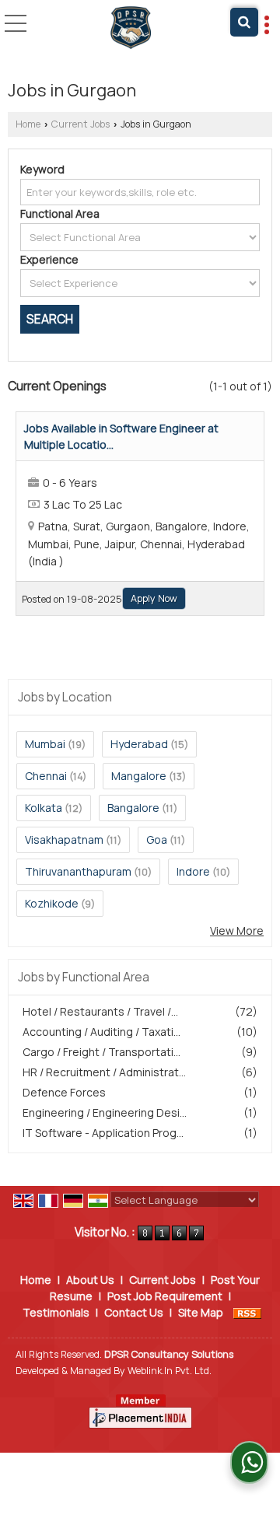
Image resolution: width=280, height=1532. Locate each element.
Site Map (200, 1312)
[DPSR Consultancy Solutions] (130, 27)
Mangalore (138, 775)
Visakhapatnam (64, 839)
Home (28, 124)
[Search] (244, 22)
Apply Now (154, 598)
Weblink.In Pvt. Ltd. (170, 1370)
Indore (193, 871)
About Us (90, 1279)
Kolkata (43, 807)
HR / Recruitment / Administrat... (104, 1072)
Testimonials (56, 1312)
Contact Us (133, 1312)
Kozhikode (52, 903)
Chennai (46, 775)
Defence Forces (64, 1092)
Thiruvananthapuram (78, 871)
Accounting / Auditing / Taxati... (101, 1031)
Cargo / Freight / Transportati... (101, 1051)
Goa (156, 839)
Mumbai (45, 743)
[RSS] (247, 1312)
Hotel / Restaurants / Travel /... (100, 1011)
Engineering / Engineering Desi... (105, 1112)
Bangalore (133, 807)
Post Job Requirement (164, 1296)
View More (237, 930)
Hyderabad (139, 743)
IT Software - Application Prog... (103, 1132)
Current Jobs (80, 124)
